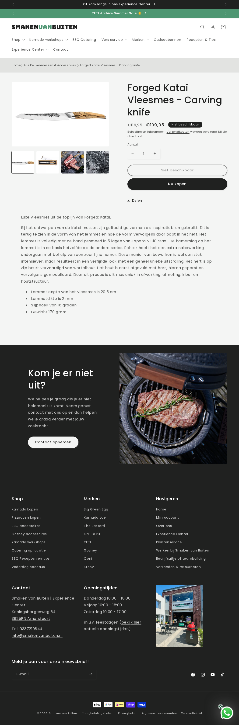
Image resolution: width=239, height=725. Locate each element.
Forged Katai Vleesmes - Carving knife (110, 65)
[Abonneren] (90, 674)
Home (16, 65)
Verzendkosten (178, 132)
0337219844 (31, 628)
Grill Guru (92, 534)
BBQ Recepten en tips (31, 558)
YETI (87, 542)
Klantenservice (169, 542)
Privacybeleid (128, 713)
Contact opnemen (53, 442)
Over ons (164, 526)
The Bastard (94, 526)
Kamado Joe (95, 517)
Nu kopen (177, 183)
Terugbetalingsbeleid (98, 713)
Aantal (132, 144)
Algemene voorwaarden (159, 713)
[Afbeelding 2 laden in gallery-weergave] (47, 162)
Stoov (89, 567)
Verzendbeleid (191, 713)
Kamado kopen (25, 509)
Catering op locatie (29, 550)
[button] (18, 40)
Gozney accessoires (29, 534)
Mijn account (167, 517)
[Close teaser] (220, 706)
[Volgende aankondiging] (226, 4)
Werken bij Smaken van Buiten (182, 550)
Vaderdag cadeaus (28, 567)
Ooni (88, 558)
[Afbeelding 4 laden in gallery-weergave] (97, 162)
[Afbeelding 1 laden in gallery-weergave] (23, 162)
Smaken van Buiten (63, 713)
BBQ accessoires (26, 526)
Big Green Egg (96, 509)
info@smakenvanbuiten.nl (37, 635)
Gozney (90, 550)
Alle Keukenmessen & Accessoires (50, 65)
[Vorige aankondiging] (13, 4)
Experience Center (172, 534)
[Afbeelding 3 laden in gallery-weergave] (72, 162)
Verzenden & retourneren (178, 567)
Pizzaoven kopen (26, 517)
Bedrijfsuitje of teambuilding (181, 558)
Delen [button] (137, 200)
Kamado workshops (29, 542)
